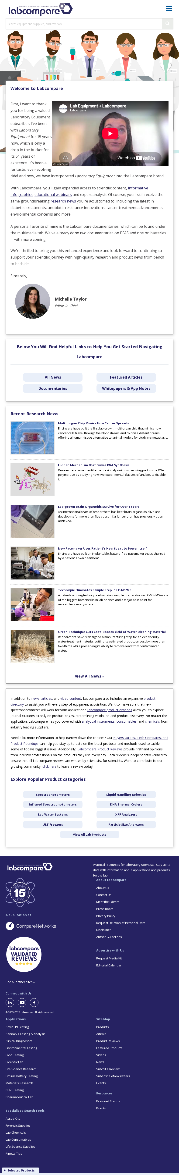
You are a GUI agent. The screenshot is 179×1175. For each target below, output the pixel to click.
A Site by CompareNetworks (44, 926)
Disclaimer (103, 930)
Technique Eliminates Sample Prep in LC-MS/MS (94, 590)
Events (101, 1083)
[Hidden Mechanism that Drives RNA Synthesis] (32, 495)
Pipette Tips (14, 1153)
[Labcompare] (41, 9)
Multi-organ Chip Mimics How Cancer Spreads (93, 423)
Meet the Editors (107, 902)
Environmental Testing (21, 1048)
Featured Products (109, 1048)
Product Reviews (108, 1041)
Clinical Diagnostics (19, 1041)
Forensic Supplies (18, 1125)
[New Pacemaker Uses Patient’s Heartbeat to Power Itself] (32, 578)
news (35, 698)
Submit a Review (108, 1069)
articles (46, 698)
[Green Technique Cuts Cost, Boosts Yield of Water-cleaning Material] (32, 662)
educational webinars (53, 194)
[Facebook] (36, 1002)
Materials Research (19, 1083)
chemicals (152, 721)
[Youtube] (24, 1002)
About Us (102, 888)
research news (63, 201)
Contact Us (103, 895)
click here (49, 766)
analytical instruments (98, 721)
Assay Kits (13, 1118)
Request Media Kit (109, 958)
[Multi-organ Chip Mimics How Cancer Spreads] (32, 453)
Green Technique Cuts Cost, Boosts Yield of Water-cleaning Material (112, 632)
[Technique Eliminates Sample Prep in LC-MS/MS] (32, 620)
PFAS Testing (15, 1090)
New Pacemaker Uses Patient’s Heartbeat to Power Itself (102, 548)
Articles (101, 1034)
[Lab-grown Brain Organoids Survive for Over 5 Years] (32, 537)
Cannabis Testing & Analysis (25, 1034)
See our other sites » (20, 982)
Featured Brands (108, 1101)
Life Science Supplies (20, 1146)
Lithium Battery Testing (22, 1076)
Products (102, 1027)
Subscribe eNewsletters (113, 1076)
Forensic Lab (14, 1062)
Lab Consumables (18, 1139)
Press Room (104, 909)
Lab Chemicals (16, 1132)
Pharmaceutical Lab (19, 1097)
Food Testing (15, 1055)
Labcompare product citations (109, 710)
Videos (101, 1055)
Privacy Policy (105, 916)
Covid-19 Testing (17, 1027)
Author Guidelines (109, 937)
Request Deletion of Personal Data (120, 923)
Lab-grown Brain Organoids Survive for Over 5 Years (98, 506)
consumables (127, 721)
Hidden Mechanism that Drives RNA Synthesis (93, 465)
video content (70, 698)
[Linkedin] (12, 1002)
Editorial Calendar (108, 965)
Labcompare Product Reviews (100, 749)
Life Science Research (21, 1069)
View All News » (89, 676)
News (100, 1062)
